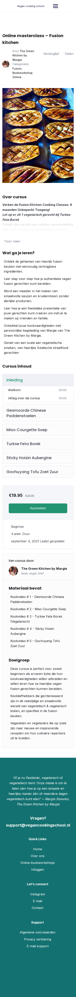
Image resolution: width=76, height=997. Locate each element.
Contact (37, 908)
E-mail (37, 901)
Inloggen (37, 869)
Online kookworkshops (37, 863)
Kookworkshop (22, 72)
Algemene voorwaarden (37, 932)
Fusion (17, 68)
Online (16, 77)
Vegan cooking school (30, 6)
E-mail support (38, 946)
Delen (69, 54)
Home (37, 849)
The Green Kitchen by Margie (23, 55)
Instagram (37, 894)
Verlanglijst (51, 54)
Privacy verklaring (37, 939)
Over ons (37, 856)
